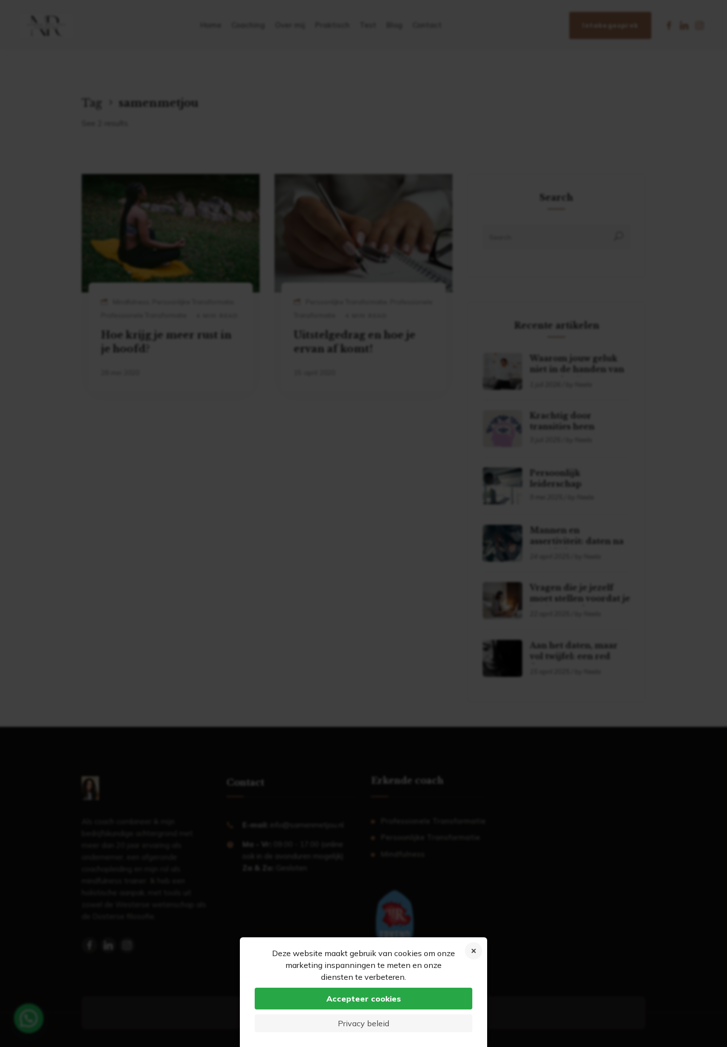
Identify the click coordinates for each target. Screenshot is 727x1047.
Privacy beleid (363, 1023)
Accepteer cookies (363, 999)
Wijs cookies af (473, 951)
